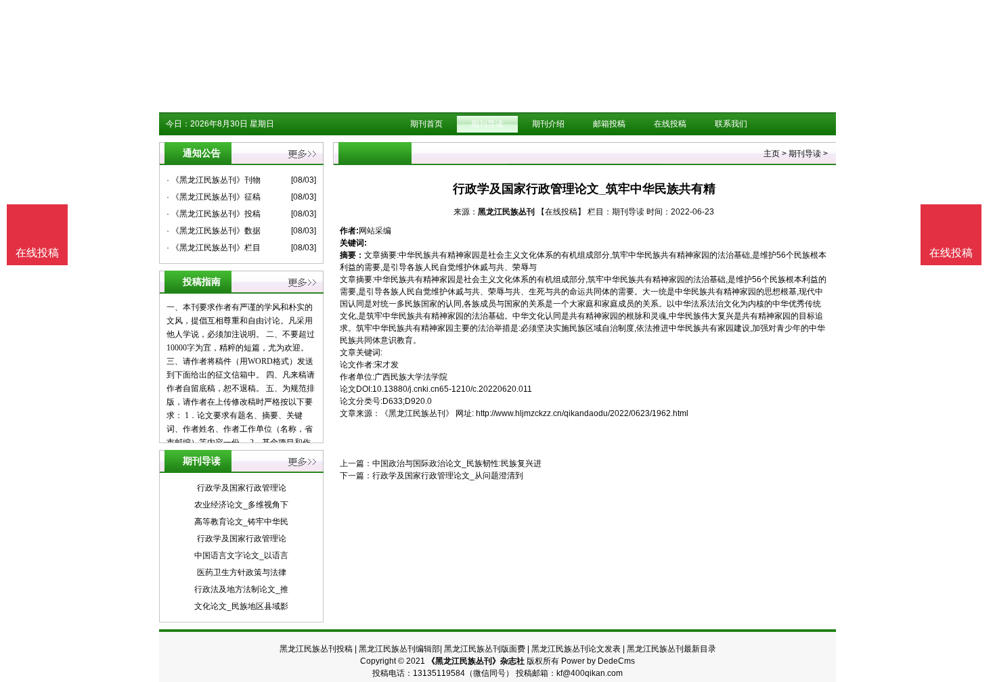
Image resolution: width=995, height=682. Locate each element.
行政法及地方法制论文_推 (241, 589)
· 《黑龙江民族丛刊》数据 (214, 230)
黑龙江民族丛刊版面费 (484, 649)
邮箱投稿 (609, 124)
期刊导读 (487, 124)
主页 (772, 153)
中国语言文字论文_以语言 (241, 555)
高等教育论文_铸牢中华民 (241, 521)
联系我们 (731, 124)
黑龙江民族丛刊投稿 (316, 649)
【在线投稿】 (561, 212)
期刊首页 (426, 124)
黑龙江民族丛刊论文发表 (576, 649)
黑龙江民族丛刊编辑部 (399, 649)
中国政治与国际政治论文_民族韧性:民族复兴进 (456, 463)
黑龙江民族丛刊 (506, 212)
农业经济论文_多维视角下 (241, 504)
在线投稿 (670, 124)
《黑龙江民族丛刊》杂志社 (476, 661)
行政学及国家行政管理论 (241, 488)
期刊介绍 (548, 124)
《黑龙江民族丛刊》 (417, 413)
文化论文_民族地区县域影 (241, 606)
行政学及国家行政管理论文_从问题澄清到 (447, 475)
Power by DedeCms (598, 661)
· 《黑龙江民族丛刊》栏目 (214, 247)
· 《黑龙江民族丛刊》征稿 (214, 197)
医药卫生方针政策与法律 (241, 572)
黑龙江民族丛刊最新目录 (671, 649)
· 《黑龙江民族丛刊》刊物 (214, 180)
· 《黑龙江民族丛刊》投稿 (214, 214)
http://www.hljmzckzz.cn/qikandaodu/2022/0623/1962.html (582, 413)
